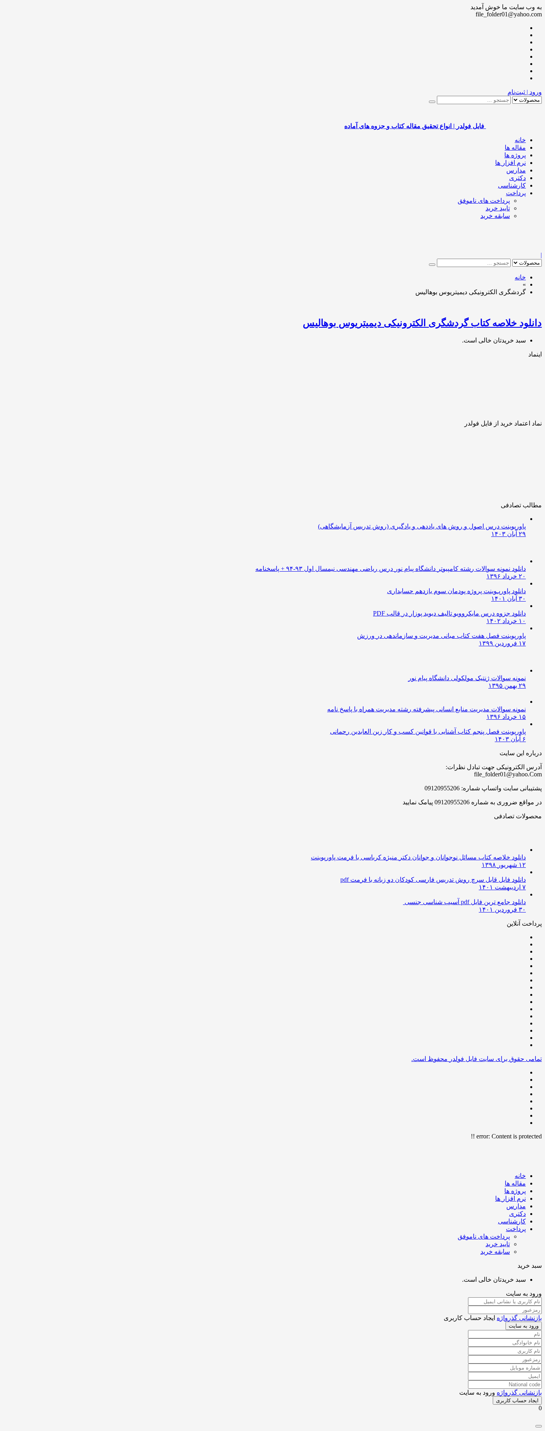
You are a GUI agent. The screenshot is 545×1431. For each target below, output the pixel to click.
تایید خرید (498, 208)
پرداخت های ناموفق (484, 200)
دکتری (517, 177)
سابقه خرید (495, 215)
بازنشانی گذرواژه (519, 1317)
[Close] (538, 1426)
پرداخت (516, 193)
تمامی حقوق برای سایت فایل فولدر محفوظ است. (476, 1058)
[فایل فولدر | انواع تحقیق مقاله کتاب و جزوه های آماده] (514, 247)
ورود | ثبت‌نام (524, 92)
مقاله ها (515, 147)
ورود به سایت (524, 1326)
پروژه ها (515, 155)
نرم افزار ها (510, 162)
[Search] (432, 102)
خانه (520, 140)
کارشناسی (512, 185)
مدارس (516, 170)
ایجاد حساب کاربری (517, 1400)
